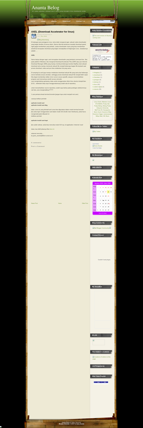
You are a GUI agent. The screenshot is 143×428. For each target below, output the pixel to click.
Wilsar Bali (99, 116)
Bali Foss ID (98, 110)
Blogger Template (64, 424)
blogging (96, 72)
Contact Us (80, 21)
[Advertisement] (45, 189)
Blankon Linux (106, 102)
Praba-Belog (98, 106)
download (97, 75)
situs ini (52, 129)
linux (42, 36)
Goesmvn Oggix (98, 114)
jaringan (96, 79)
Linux (43, 21)
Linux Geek (97, 102)
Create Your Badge (97, 148)
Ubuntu (54, 21)
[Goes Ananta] (97, 146)
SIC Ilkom (106, 116)
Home (33, 21)
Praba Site (106, 104)
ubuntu (45, 36)
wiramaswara (108, 114)
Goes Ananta (96, 143)
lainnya (96, 82)
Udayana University (102, 108)
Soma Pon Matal (102, 213)
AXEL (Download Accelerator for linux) (52, 31)
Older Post (85, 203)
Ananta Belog (45, 7)
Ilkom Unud (97, 112)
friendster (97, 77)
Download (66, 21)
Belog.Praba (107, 106)
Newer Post (34, 203)
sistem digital (98, 87)
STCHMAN (98, 104)
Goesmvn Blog (106, 112)
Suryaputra (106, 110)
